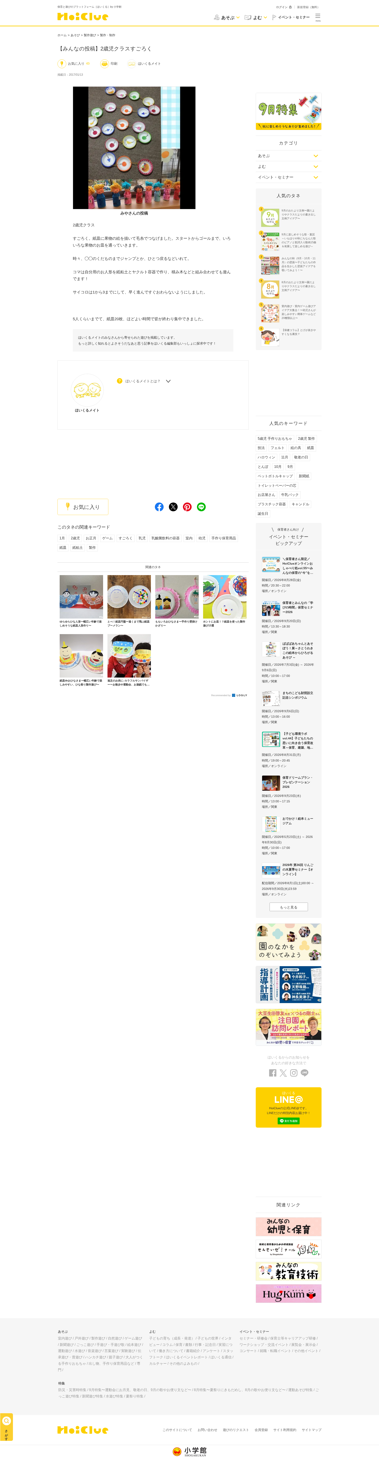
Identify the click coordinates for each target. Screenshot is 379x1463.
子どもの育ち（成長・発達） (172, 1338)
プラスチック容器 (272, 504)
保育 (178, 1345)
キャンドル (300, 504)
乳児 (142, 538)
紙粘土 (77, 547)
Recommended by (221, 695)
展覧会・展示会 (303, 1345)
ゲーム (107, 538)
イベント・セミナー (275, 177)
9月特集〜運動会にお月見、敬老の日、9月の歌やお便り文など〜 (140, 1390)
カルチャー (158, 1363)
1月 (62, 538)
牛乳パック (290, 495)
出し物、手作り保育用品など (111, 1363)
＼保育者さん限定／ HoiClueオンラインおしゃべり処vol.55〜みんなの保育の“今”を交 (297, 565)
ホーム (62, 35)
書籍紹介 (193, 1351)
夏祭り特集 (134, 1396)
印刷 (114, 63)
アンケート (211, 1351)
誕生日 (263, 513)
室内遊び (65, 1338)
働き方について (171, 1351)
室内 (189, 538)
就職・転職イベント (275, 1351)
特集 (61, 1383)
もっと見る (288, 907)
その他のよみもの (183, 1363)
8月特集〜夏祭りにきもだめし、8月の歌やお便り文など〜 (240, 1390)
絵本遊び (134, 1345)
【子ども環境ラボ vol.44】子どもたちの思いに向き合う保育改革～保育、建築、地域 (297, 740)
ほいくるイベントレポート (187, 1357)
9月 (290, 467)
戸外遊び (82, 1338)
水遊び (80, 1351)
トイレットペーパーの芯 (277, 485)
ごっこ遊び (85, 1345)
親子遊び (116, 1357)
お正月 (91, 538)
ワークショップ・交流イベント (264, 1345)
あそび (75, 35)
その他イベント (306, 1351)
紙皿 (62, 547)
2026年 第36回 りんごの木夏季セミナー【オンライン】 (297, 869)
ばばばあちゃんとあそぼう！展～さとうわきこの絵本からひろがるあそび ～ (297, 650)
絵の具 (296, 448)
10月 (278, 467)
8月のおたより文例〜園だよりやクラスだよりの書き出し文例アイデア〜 (299, 286)
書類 (188, 1345)
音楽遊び (95, 1351)
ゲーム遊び (133, 1338)
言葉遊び (111, 1351)
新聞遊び (67, 1345)
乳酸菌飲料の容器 (166, 538)
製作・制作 (107, 35)
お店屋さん (266, 495)
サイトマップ (312, 1430)
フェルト (278, 448)
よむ (262, 166)
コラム (167, 1345)
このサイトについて (177, 1430)
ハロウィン (266, 457)
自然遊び (115, 1338)
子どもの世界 (207, 1338)
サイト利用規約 (284, 1430)
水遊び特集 (114, 1396)
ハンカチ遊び (95, 1357)
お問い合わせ (207, 1430)
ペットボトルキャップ (275, 476)
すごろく (126, 538)
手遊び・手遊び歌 (111, 1345)
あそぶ (264, 156)
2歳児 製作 (306, 438)
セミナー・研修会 (254, 1338)
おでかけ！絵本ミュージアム (297, 821)
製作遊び (90, 35)
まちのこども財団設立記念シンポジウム (297, 695)
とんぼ (263, 467)
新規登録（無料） (308, 7)
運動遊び (65, 1351)
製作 (92, 547)
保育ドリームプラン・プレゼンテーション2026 (297, 782)
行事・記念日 (205, 1345)
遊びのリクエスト (236, 1430)
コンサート (248, 1351)
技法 (261, 448)
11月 (284, 457)
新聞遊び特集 (92, 1396)
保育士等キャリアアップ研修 (293, 1338)
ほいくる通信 (221, 1357)
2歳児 (75, 538)
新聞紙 (304, 476)
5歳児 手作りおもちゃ (275, 438)
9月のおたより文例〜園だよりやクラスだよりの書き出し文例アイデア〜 (299, 214)
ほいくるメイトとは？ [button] (143, 381)
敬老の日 (301, 457)
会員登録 (261, 1430)
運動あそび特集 (300, 1390)
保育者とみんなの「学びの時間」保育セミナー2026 (297, 607)
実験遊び (128, 1351)
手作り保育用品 (223, 538)
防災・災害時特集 (72, 1390)
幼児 (202, 538)
